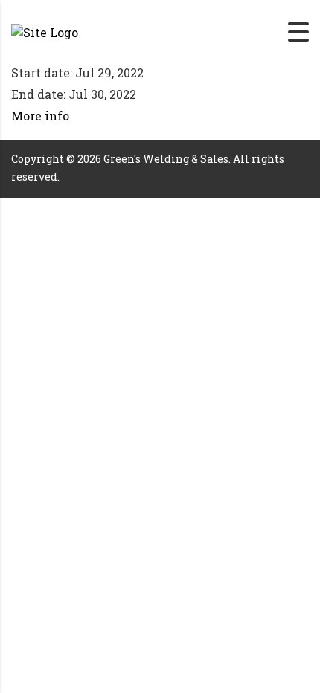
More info (40, 115)
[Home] (44, 31)
